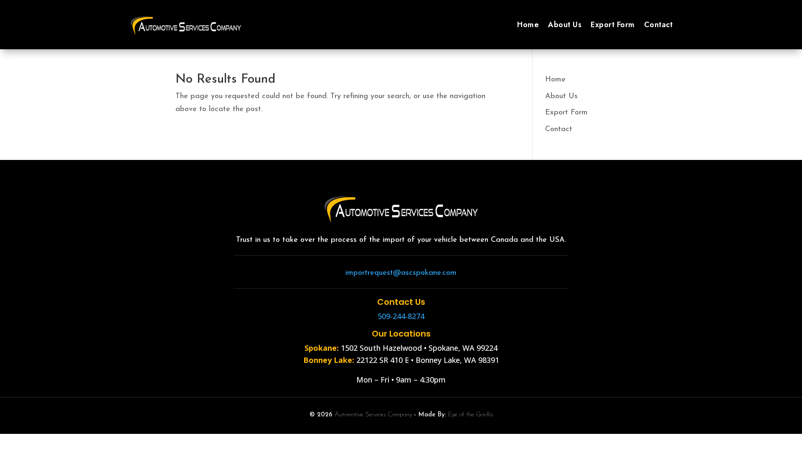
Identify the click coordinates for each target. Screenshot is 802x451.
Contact (658, 24)
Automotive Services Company (373, 415)
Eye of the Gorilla (470, 415)
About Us (564, 24)
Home (528, 24)
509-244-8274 (401, 316)
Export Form (613, 24)
